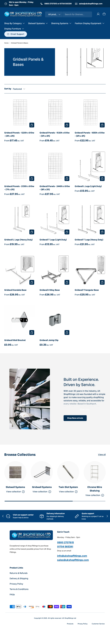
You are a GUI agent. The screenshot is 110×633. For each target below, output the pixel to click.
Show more (84, 409)
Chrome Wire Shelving (94, 488)
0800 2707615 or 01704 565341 (58, 3)
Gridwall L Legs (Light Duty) (88, 186)
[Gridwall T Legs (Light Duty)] (55, 220)
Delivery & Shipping (19, 578)
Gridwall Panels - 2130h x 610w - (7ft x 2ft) (19, 188)
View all (102, 454)
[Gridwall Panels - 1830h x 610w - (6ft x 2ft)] (90, 113)
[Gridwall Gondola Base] (19, 270)
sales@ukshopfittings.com (90, 3)
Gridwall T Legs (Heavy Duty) (89, 239)
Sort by (7, 88)
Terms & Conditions (19, 589)
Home (6, 43)
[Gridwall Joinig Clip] (55, 320)
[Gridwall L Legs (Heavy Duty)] (19, 220)
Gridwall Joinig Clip (49, 340)
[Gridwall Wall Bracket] (19, 320)
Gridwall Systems (42, 487)
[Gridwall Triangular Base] (90, 270)
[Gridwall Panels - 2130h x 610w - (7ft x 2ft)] (19, 166)
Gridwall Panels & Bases (19, 43)
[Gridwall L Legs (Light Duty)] (90, 166)
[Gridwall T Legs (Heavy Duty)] (90, 220)
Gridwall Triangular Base (87, 290)
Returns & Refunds (19, 573)
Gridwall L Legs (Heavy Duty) (18, 239)
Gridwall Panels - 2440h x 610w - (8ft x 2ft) (55, 188)
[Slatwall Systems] (15, 472)
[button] (104, 14)
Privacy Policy (16, 583)
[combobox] (68, 14)
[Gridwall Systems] (42, 472)
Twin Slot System (68, 487)
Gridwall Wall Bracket (15, 340)
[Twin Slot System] (68, 472)
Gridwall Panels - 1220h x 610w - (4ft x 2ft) (19, 134)
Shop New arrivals (75, 418)
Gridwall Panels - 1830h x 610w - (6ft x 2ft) (90, 134)
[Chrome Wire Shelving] (95, 472)
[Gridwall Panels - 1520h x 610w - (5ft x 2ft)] (55, 113)
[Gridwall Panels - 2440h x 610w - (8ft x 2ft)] (55, 166)
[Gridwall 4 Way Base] (55, 270)
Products (70, 624)
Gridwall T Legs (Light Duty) (53, 239)
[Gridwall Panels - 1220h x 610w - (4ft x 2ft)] (19, 113)
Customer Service (98, 624)
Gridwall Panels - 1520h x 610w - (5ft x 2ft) (55, 134)
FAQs (12, 594)
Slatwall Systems (15, 487)
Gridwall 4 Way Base (50, 290)
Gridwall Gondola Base (15, 290)
